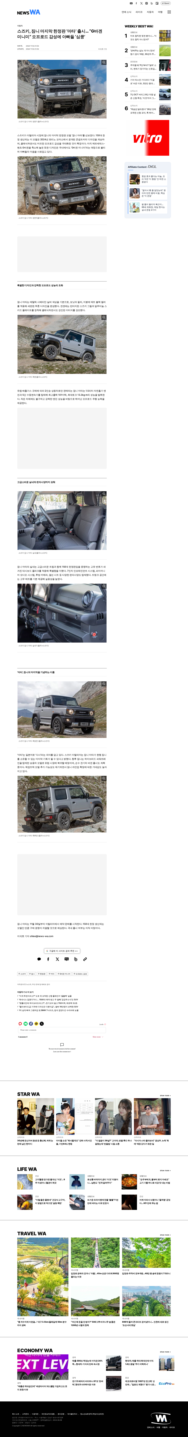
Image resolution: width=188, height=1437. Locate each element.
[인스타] (146, 3)
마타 (52, 974)
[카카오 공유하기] (39, 959)
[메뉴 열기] (169, 12)
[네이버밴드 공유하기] (75, 959)
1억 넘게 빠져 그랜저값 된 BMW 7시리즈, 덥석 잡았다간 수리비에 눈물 (49, 1010)
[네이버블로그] (151, 3)
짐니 (33, 974)
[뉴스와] (161, 1418)
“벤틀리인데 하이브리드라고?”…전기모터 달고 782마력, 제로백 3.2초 (48, 1003)
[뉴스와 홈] (28, 12)
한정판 (42, 974)
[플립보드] (157, 3)
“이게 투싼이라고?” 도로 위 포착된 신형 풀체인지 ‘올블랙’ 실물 (45, 996)
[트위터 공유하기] (57, 959)
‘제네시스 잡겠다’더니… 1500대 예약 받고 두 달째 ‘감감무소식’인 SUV (48, 999)
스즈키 (23, 974)
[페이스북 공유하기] (48, 959)
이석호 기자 (102, 49)
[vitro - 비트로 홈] (147, 137)
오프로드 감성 (81, 974)
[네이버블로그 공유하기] (66, 959)
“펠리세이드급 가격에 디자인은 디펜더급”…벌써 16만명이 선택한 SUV (48, 1006)
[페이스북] (136, 3)
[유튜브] (131, 3)
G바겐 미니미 (65, 974)
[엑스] (141, 3)
